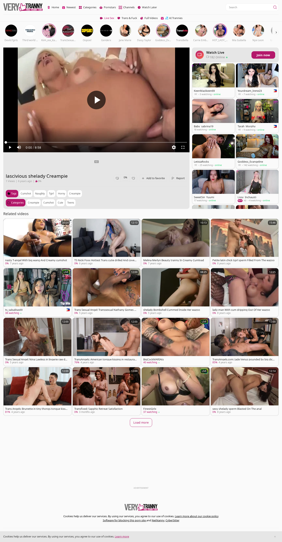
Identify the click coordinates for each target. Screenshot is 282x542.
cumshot (26, 193)
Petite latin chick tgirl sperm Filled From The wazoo (243, 260)
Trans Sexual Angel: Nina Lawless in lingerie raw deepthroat (36, 359)
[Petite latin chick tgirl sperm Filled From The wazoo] (245, 243)
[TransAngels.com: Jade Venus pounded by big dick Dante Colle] (245, 342)
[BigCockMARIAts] (176, 342)
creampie (75, 193)
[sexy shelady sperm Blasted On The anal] (245, 391)
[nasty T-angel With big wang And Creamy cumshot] (37, 243)
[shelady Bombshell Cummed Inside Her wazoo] (176, 292)
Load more (141, 422)
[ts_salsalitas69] (37, 292)
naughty (40, 193)
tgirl (51, 193)
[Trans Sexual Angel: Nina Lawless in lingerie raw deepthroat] (37, 342)
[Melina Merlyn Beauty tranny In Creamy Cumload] (176, 243)
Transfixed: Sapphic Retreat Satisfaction (98, 408)
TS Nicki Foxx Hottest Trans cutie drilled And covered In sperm (105, 260)
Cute (60, 202)
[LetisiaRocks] (213, 151)
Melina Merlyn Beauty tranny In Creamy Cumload (173, 260)
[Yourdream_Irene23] (257, 80)
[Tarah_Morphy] (257, 116)
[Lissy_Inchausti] (257, 187)
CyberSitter (172, 520)
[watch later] (8, 223)
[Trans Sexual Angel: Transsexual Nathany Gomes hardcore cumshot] (107, 292)
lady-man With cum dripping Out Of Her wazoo (241, 310)
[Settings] (174, 147)
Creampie (33, 202)
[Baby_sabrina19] (213, 116)
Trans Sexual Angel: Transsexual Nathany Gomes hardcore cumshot (105, 310)
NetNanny (158, 520)
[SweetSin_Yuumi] (213, 187)
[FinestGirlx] (176, 391)
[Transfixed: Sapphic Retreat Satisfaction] (107, 391)
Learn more (122, 536)
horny (61, 193)
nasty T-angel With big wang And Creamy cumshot (36, 260)
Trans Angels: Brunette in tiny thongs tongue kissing (36, 408)
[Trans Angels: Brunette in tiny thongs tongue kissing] (37, 391)
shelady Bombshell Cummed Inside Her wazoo (171, 310)
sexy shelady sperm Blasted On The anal (237, 408)
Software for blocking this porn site (124, 520)
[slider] (96, 142)
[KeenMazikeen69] (213, 80)
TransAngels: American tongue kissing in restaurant (105, 359)
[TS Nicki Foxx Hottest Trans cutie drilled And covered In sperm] (107, 243)
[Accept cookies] (275, 536)
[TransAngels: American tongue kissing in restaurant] (107, 342)
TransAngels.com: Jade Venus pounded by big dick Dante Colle (243, 359)
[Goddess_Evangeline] (257, 151)
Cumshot (48, 202)
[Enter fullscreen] (183, 147)
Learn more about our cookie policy (197, 516)
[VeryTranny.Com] (23, 7)
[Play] (96, 100)
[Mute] (19, 147)
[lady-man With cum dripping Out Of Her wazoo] (245, 292)
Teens (70, 202)
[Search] (274, 7)
